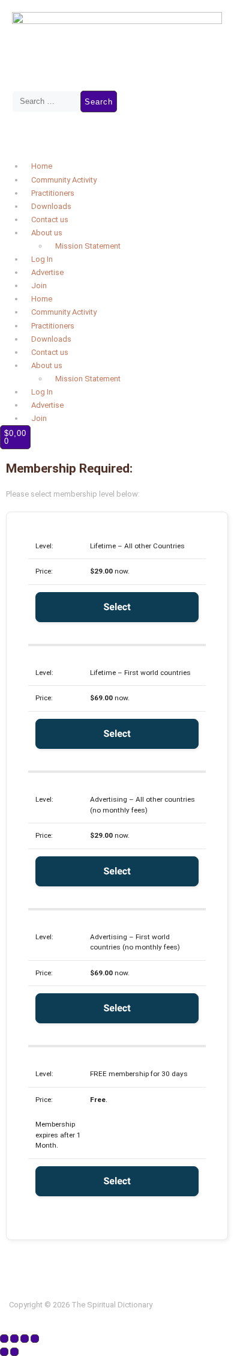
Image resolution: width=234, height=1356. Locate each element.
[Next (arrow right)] (14, 1352)
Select (116, 607)
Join (39, 285)
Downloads (51, 206)
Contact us (49, 219)
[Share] (24, 1338)
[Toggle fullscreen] (14, 1338)
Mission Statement (88, 245)
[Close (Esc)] (35, 1338)
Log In (42, 259)
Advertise (47, 272)
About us (46, 232)
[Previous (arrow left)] (4, 1352)
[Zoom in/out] (4, 1338)
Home (41, 166)
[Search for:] (46, 101)
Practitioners (52, 193)
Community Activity (64, 179)
